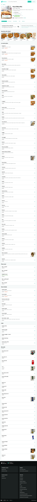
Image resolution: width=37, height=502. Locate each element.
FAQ (20, 484)
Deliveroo (4, 1)
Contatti (21, 486)
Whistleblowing (22, 492)
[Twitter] (3, 500)
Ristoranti (3, 476)
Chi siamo (21, 476)
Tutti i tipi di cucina (22, 469)
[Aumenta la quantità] (6, 38)
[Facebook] (1, 500)
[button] (4, 37)
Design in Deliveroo (22, 481)
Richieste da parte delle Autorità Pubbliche (26, 495)
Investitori (21, 479)
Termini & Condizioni (23, 487)
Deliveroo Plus (4, 469)
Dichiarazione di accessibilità (24, 497)
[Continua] (36, 27)
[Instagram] (4, 500)
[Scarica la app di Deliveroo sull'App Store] (4, 463)
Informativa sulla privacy (23, 489)
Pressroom (21, 478)
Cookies (21, 490)
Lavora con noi (4, 478)
